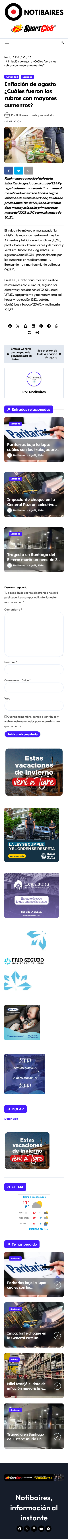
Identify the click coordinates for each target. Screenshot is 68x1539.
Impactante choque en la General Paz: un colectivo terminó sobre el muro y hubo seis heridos (31, 507)
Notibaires (37, 392)
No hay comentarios (43, 115)
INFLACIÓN (14, 121)
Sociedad (27, 76)
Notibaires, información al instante (34, 1507)
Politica (14, 1359)
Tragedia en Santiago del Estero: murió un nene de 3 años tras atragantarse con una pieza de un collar (33, 562)
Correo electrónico (17, 680)
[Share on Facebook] (9, 171)
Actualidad (12, 76)
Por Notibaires (19, 115)
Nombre (10, 662)
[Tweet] (19, 171)
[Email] (29, 171)
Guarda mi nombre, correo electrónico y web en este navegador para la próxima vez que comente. (32, 721)
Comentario (13, 609)
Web (7, 698)
